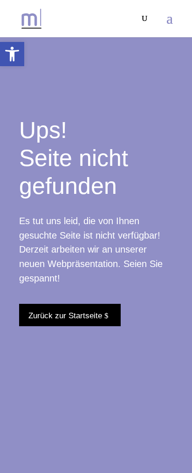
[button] (12, 54)
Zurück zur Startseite (65, 315)
